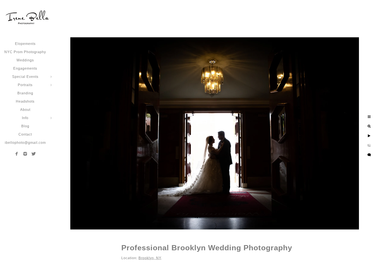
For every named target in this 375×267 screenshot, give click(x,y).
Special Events (25, 77)
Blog (25, 126)
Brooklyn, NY (149, 258)
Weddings (25, 60)
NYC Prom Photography (25, 52)
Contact (25, 134)
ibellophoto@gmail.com (25, 142)
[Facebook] (16, 153)
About (25, 109)
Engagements (25, 68)
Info (25, 118)
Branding (25, 93)
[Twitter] (33, 153)
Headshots (25, 101)
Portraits (25, 85)
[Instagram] (25, 153)
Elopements (25, 44)
